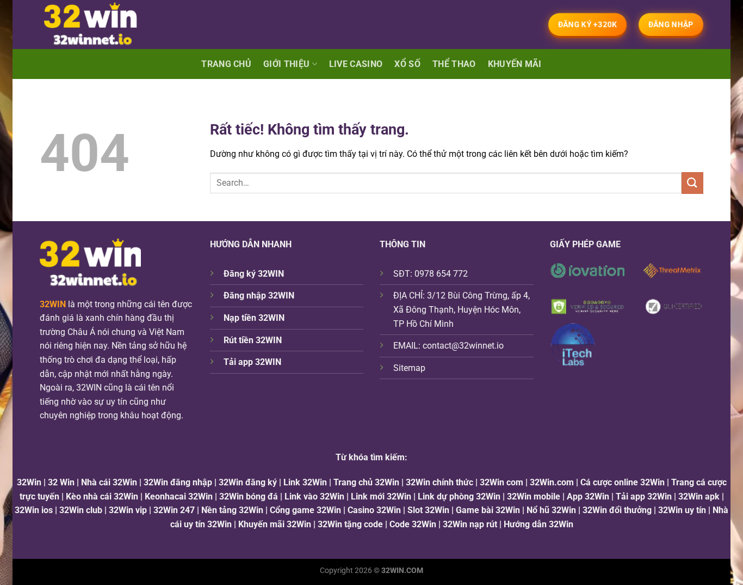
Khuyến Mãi (515, 64)
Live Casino (356, 64)
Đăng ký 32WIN (254, 274)
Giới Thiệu (286, 64)
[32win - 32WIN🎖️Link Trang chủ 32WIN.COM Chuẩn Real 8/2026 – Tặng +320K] (100, 24)
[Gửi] (692, 182)
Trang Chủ (226, 64)
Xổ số (407, 64)
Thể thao (454, 64)
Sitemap (409, 368)
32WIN (53, 304)
